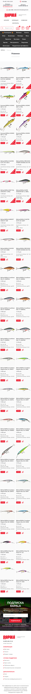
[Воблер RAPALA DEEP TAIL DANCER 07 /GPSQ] (8, 182)
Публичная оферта (9, 665)
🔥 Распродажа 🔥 (7, 32)
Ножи (24, 39)
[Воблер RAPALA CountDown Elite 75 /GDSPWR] (23, 330)
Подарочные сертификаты (20, 45)
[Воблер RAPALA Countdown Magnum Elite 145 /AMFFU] (8, 390)
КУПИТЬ (2, 87)
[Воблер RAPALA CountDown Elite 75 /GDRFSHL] (23, 299)
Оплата (6, 651)
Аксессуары (6, 45)
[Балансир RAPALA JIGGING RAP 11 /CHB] (23, 69)
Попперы (20, 36)
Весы (27, 36)
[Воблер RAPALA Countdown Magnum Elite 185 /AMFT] (23, 481)
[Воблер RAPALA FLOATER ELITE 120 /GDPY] (23, 211)
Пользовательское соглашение (12, 667)
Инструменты (14, 42)
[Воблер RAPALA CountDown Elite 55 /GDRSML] (23, 269)
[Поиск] (2, 28)
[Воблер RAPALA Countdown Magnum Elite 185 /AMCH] (8, 451)
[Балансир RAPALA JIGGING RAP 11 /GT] (8, 97)
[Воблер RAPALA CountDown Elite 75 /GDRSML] (8, 330)
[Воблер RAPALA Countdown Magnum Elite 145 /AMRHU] (8, 420)
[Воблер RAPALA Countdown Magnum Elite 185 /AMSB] (23, 512)
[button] (7, 6)
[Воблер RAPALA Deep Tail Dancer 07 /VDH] (23, 572)
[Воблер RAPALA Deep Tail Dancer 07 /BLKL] (8, 542)
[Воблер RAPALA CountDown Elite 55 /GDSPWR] (8, 299)
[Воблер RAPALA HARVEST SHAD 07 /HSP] (8, 211)
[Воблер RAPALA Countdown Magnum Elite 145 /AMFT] (23, 390)
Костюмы (16, 39)
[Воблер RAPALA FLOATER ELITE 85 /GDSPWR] (8, 69)
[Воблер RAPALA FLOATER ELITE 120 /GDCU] (8, 152)
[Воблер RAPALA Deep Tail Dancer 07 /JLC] (23, 542)
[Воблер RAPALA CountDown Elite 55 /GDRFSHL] (8, 269)
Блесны (26, 32)
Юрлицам (15, 20)
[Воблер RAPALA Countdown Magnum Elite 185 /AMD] (23, 451)
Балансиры (11, 36)
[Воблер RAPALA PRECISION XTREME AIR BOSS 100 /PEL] (23, 240)
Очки (3, 36)
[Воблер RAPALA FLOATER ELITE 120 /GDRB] (8, 240)
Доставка (6, 649)
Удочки (5, 42)
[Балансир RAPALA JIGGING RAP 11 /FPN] (23, 97)
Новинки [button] (24, 20)
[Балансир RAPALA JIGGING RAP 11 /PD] (23, 125)
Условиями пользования (19, 625)
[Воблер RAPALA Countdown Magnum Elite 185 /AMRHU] (8, 512)
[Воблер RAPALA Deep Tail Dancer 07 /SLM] (8, 572)
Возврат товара (8, 654)
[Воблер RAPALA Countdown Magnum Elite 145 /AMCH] (8, 359)
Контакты (15, 23)
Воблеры (19, 32)
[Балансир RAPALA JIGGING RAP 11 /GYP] (8, 125)
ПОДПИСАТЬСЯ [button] (15, 620)
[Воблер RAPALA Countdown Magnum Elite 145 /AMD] (23, 359)
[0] (27, 28)
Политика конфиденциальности (13, 679)
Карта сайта (7, 663)
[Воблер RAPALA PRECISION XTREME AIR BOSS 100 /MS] (23, 152)
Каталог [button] (6, 20)
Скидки (6, 676)
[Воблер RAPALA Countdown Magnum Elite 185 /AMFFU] (8, 481)
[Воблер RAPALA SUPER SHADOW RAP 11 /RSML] (23, 182)
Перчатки (8, 39)
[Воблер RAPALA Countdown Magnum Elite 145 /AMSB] (23, 420)
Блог (5, 674)
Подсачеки (24, 42)
